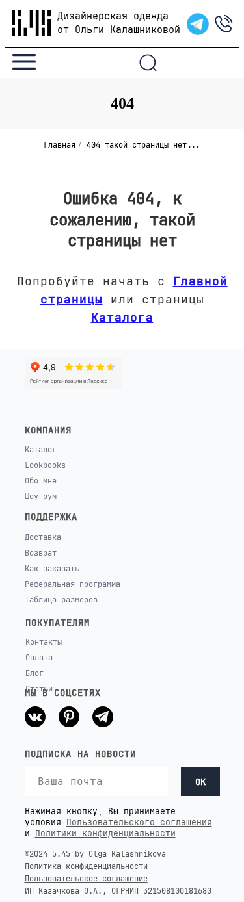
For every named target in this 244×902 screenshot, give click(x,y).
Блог (34, 673)
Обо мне (41, 481)
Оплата (39, 657)
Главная (59, 145)
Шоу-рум (41, 496)
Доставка (43, 537)
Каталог (41, 450)
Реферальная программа (72, 584)
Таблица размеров (61, 600)
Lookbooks (45, 465)
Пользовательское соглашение (86, 878)
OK (200, 782)
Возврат (41, 553)
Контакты (43, 642)
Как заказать (52, 568)
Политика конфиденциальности (86, 866)
